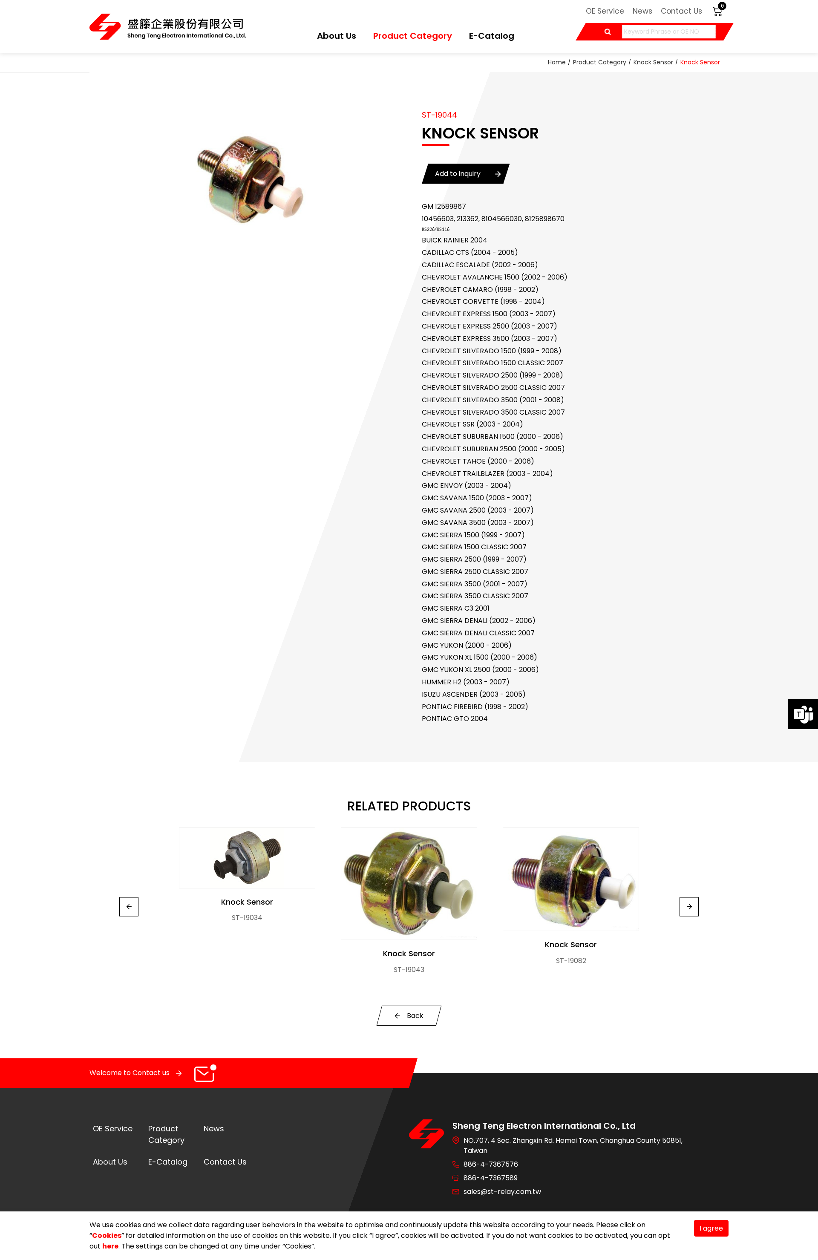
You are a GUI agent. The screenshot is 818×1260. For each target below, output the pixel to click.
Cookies (106, 1235)
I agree (711, 1228)
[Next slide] (689, 906)
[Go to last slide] (128, 906)
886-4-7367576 (491, 1164)
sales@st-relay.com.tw (502, 1192)
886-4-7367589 (491, 1178)
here (110, 1246)
